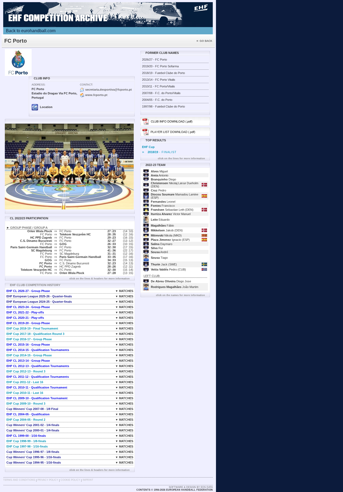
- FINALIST (159, 152)
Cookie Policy (70, 480)
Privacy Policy (48, 480)
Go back (204, 40)
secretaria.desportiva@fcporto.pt (108, 89)
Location (46, 107)
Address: (39, 84)
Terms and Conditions (19, 480)
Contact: (86, 84)
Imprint (88, 480)
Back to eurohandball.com (30, 30)
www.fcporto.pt (96, 95)
